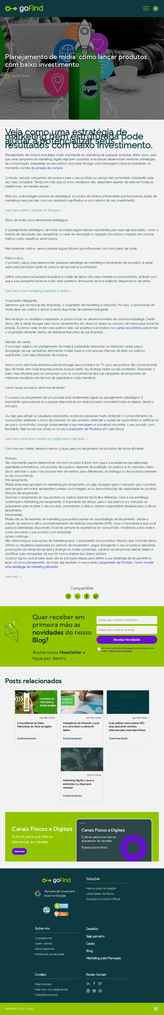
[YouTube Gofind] (100, 991)
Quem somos (43, 943)
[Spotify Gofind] (94, 991)
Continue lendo (26, 738)
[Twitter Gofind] (100, 984)
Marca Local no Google (101, 888)
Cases (90, 943)
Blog (89, 951)
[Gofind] (24, 8)
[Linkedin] (78, 596)
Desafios (92, 929)
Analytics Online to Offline (103, 899)
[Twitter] (96, 596)
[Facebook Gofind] (94, 984)
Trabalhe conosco (46, 994)
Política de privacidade (49, 954)
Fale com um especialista (51, 989)
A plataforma (43, 938)
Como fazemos (44, 948)
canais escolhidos (129, 328)
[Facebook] (87, 596)
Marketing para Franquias (103, 958)
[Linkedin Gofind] (88, 984)
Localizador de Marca (100, 893)
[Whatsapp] (68, 596)
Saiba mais (19, 851)
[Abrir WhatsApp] (153, 1004)
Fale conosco (43, 984)
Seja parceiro (95, 936)
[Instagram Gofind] (88, 991)
